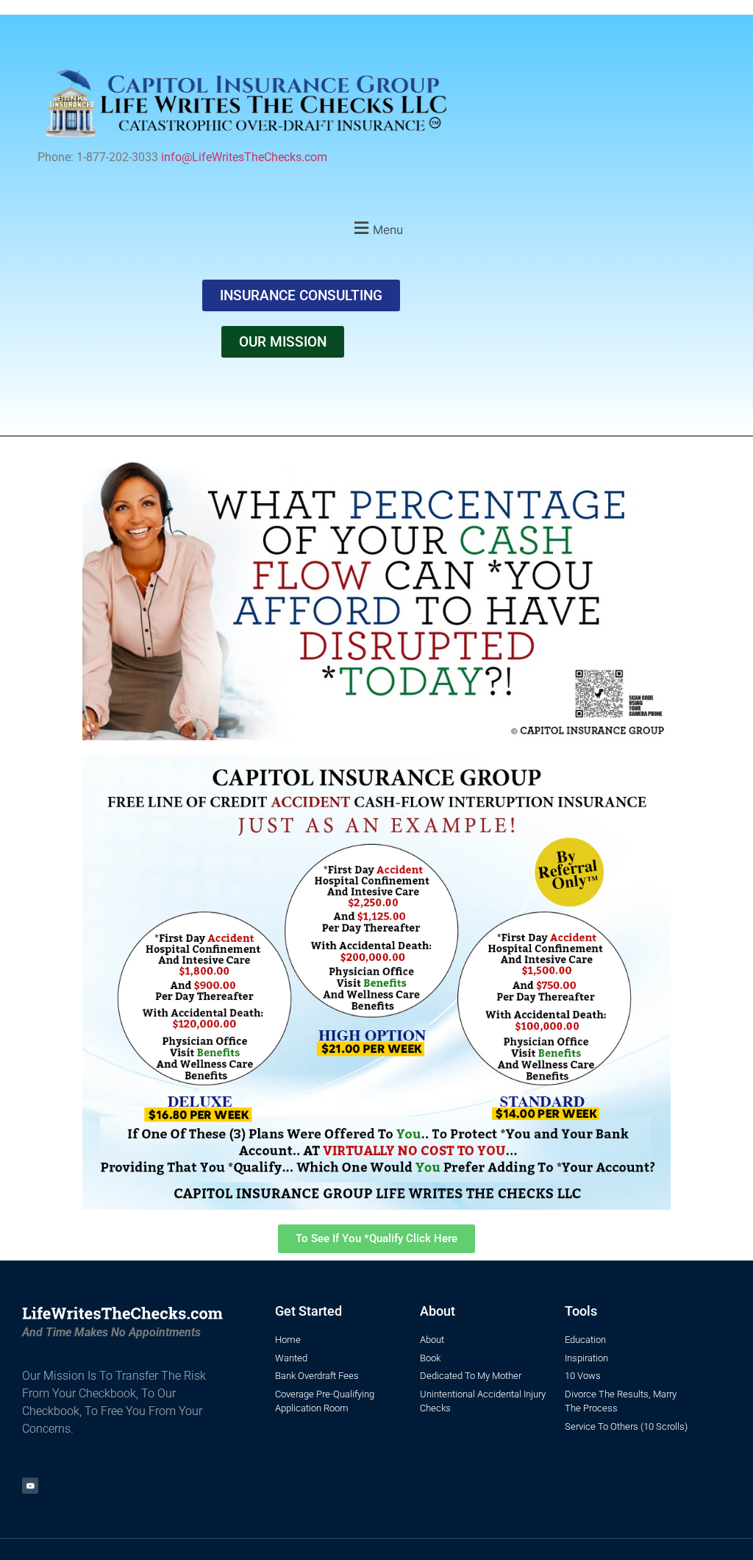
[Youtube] (30, 1486)
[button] (376, 227)
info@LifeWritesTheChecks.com (244, 157)
